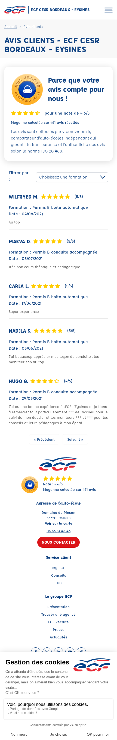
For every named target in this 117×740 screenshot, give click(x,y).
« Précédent (44, 439)
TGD (58, 582)
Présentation (58, 606)
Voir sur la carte (58, 523)
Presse (58, 629)
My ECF (58, 567)
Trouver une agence (58, 614)
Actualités (58, 637)
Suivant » (75, 439)
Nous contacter (58, 542)
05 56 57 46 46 (58, 530)
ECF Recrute (58, 621)
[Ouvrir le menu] (108, 9)
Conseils (58, 575)
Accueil (10, 26)
